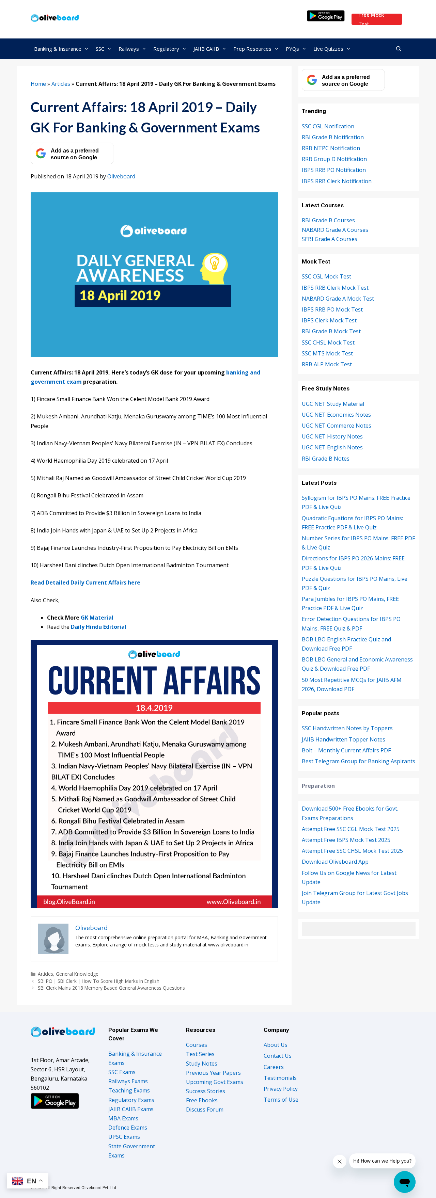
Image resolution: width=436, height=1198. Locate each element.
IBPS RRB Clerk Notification (337, 181)
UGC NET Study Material (333, 404)
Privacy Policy (281, 1088)
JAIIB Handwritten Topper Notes (343, 739)
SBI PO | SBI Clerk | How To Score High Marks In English (98, 981)
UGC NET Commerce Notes (336, 425)
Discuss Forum (204, 1109)
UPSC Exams (124, 1136)
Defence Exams (127, 1127)
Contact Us (278, 1055)
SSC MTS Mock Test (327, 353)
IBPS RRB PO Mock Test (332, 309)
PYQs (292, 48)
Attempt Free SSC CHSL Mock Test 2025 (352, 850)
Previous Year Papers (213, 1072)
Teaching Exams (129, 1090)
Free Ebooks (202, 1100)
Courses (196, 1045)
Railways (129, 48)
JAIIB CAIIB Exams (131, 1109)
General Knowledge (77, 974)
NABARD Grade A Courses (335, 230)
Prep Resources (252, 48)
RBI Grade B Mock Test (331, 331)
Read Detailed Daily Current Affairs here (85, 582)
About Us (275, 1045)
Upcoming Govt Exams (214, 1082)
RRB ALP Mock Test (327, 364)
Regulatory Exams (131, 1100)
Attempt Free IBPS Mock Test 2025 (346, 840)
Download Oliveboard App (335, 861)
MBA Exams (123, 1118)
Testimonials (280, 1078)
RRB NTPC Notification (331, 148)
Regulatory (166, 48)
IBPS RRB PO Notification (334, 170)
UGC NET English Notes (332, 447)
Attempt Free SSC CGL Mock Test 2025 (351, 829)
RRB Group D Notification (334, 159)
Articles (60, 83)
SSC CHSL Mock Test (328, 342)
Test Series (200, 1054)
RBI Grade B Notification (333, 137)
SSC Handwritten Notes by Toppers (347, 728)
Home (38, 83)
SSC (100, 48)
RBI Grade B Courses (328, 220)
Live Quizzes (328, 48)
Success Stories (205, 1091)
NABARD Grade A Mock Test (338, 298)
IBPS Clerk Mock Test (329, 320)
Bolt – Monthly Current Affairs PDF (346, 750)
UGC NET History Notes (332, 436)
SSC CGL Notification (328, 126)
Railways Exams (128, 1081)
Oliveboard (121, 176)
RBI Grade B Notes (325, 458)
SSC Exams (122, 1072)
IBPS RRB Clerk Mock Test (335, 287)
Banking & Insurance (57, 48)
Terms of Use (281, 1099)
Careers (274, 1067)
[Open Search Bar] (398, 48)
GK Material (97, 617)
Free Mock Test (371, 19)
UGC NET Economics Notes (336, 414)
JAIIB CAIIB (206, 48)
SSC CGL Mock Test (326, 276)
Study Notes (201, 1063)
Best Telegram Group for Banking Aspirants (358, 761)
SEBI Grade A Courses (329, 239)
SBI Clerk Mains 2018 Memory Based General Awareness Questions (111, 988)
